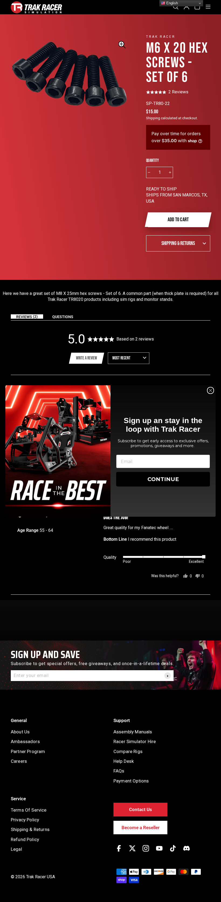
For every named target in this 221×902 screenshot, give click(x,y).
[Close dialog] (210, 390)
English (171, 3)
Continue (163, 479)
